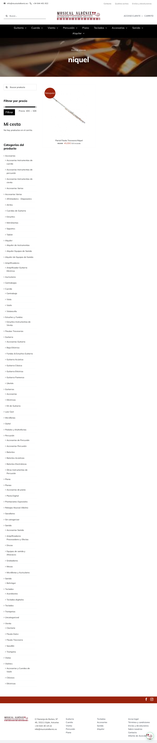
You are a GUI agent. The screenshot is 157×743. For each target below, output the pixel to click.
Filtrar (9, 112)
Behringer (11, 583)
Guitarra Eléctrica (15, 371)
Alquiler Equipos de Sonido (19, 251)
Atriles (10, 205)
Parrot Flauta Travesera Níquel (69, 140)
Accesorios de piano (16, 490)
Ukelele (10, 383)
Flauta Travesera (15, 640)
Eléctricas (11, 400)
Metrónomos (12, 223)
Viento (8, 623)
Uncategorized (12, 617)
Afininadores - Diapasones (19, 199)
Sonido (8, 525)
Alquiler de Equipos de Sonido (19, 257)
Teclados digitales (15, 599)
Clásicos (10, 677)
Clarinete (11, 628)
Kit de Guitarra (14, 406)
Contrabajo (12, 293)
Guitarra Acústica (15, 359)
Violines (9, 663)
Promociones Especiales (16, 501)
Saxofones (10, 513)
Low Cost (9, 412)
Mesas (10, 566)
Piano (7, 479)
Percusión (9, 435)
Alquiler (9, 240)
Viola (9, 299)
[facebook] (146, 699)
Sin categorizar (12, 519)
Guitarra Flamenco (15, 377)
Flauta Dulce (13, 634)
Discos (10, 545)
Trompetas (10, 611)
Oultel (8, 423)
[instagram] (151, 699)
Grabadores (12, 560)
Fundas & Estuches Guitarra (20, 353)
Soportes (11, 228)
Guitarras (9, 389)
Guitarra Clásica (14, 365)
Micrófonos (10, 418)
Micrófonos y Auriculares (18, 572)
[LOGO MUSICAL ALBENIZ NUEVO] (78, 11)
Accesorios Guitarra (16, 341)
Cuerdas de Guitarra (16, 210)
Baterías (11, 452)
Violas (8, 658)
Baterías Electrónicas (17, 464)
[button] (150, 736)
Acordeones (12, 593)
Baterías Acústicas (15, 458)
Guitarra (9, 337)
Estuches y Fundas (14, 317)
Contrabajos (11, 283)
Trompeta (11, 652)
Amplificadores (12, 263)
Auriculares (10, 277)
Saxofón (10, 646)
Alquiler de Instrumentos (18, 245)
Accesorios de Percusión (18, 440)
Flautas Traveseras (14, 331)
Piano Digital (13, 496)
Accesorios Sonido (15, 530)
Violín (9, 305)
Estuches (11, 216)
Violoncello (12, 311)
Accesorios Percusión (16, 446)
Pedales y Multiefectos (15, 429)
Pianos (8, 485)
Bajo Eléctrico (13, 347)
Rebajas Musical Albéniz (16, 507)
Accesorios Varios (15, 188)
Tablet (10, 234)
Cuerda (8, 289)
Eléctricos (11, 683)
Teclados (9, 589)
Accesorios (10, 156)
